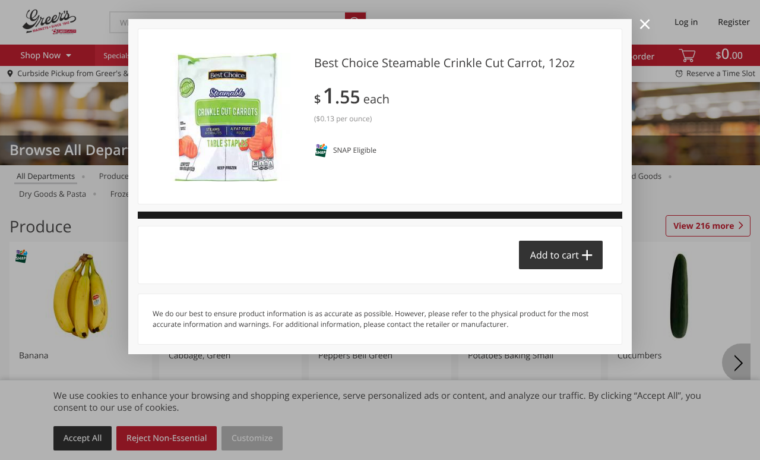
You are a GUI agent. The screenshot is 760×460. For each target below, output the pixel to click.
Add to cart (554, 254)
